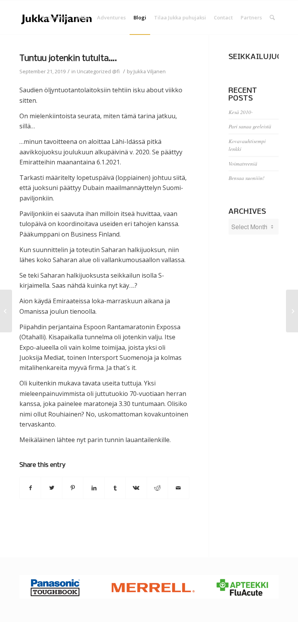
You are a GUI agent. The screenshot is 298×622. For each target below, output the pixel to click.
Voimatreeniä (243, 163)
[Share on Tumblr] (115, 488)
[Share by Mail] (178, 488)
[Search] (272, 17)
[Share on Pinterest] (72, 488)
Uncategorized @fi (98, 71)
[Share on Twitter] (51, 488)
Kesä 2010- (241, 112)
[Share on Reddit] (157, 488)
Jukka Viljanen (149, 71)
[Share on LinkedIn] (93, 488)
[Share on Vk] (136, 488)
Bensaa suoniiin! (247, 177)
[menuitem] (54, 17)
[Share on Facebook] (30, 488)
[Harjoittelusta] (6, 311)
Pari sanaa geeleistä (250, 126)
